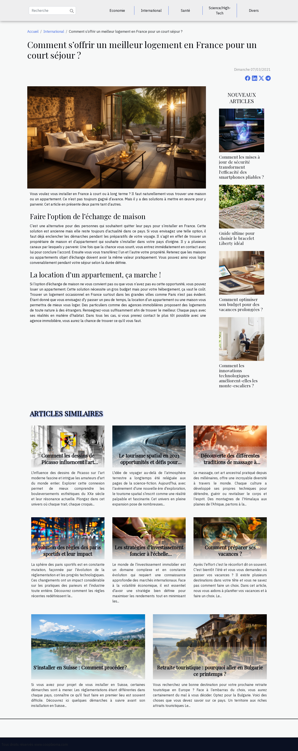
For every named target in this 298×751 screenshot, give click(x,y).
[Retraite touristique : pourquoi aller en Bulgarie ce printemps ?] (210, 646)
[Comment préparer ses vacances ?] (230, 538)
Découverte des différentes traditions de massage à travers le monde (230, 462)
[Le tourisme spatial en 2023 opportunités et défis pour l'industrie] (149, 446)
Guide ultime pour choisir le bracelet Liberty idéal (237, 238)
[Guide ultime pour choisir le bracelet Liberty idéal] (241, 206)
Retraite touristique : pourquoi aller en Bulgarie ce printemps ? (210, 670)
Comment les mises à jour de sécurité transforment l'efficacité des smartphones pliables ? (241, 167)
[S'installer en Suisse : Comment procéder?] (88, 646)
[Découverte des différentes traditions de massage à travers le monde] (230, 446)
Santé (185, 10)
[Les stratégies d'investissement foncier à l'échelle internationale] (149, 538)
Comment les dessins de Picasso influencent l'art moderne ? (67, 462)
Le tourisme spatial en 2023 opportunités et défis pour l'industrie (149, 462)
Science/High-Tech (220, 10)
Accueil (33, 31)
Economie (117, 10)
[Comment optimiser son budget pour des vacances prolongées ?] (241, 272)
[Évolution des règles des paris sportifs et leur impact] (67, 538)
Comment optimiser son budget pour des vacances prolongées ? (241, 304)
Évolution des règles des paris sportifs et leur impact (68, 550)
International (151, 10)
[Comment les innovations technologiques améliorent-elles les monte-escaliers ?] (241, 338)
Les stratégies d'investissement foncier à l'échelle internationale (149, 554)
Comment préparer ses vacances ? (230, 550)
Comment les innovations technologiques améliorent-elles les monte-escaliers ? (238, 375)
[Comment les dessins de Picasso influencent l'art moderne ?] (67, 446)
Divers (254, 10)
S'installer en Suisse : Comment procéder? (80, 667)
